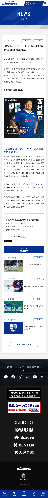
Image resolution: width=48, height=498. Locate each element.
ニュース (11, 27)
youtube (35, 376)
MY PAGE (34, 3)
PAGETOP (23, 479)
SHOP (14, 495)
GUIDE (24, 495)
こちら (23, 236)
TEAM (33, 495)
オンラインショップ (34, 184)
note (42, 376)
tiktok (27, 376)
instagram (20, 376)
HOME (3, 27)
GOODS (39, 40)
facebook (6, 376)
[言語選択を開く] (45, 3)
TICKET (4, 495)
